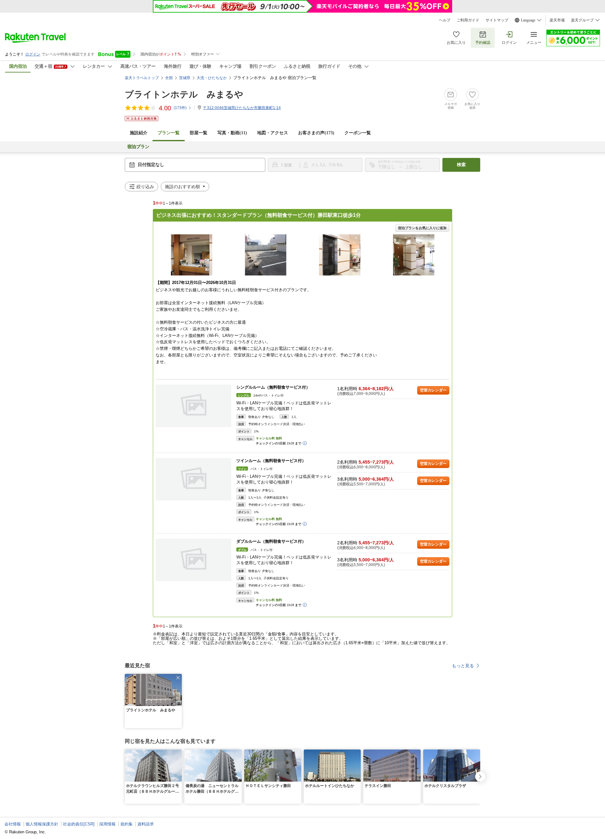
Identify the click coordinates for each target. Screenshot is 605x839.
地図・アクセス (272, 132)
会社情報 (12, 824)
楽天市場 (557, 20)
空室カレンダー (433, 390)
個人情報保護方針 (42, 824)
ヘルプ (444, 20)
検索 (461, 164)
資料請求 (145, 824)
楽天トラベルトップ (142, 78)
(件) (180, 108)
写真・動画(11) (232, 132)
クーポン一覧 (357, 132)
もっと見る (463, 665)
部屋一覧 (198, 132)
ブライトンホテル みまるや (184, 94)
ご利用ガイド (468, 20)
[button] (178, 677)
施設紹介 (138, 132)
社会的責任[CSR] (79, 824)
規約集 (126, 824)
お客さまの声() (316, 132)
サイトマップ (497, 20)
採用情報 (107, 824)
